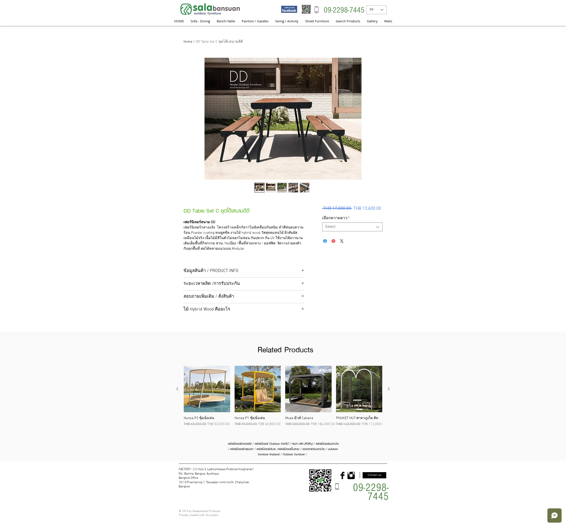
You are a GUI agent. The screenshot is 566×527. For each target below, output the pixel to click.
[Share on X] (341, 241)
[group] (283, 396)
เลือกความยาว (336, 218)
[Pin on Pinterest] (333, 241)
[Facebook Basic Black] (342, 475)
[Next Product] (388, 388)
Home (188, 42)
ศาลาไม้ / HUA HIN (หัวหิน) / (298, 443)
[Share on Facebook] (325, 241)
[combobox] (352, 226)
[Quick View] (207, 389)
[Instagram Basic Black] (351, 475)
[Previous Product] (177, 388)
